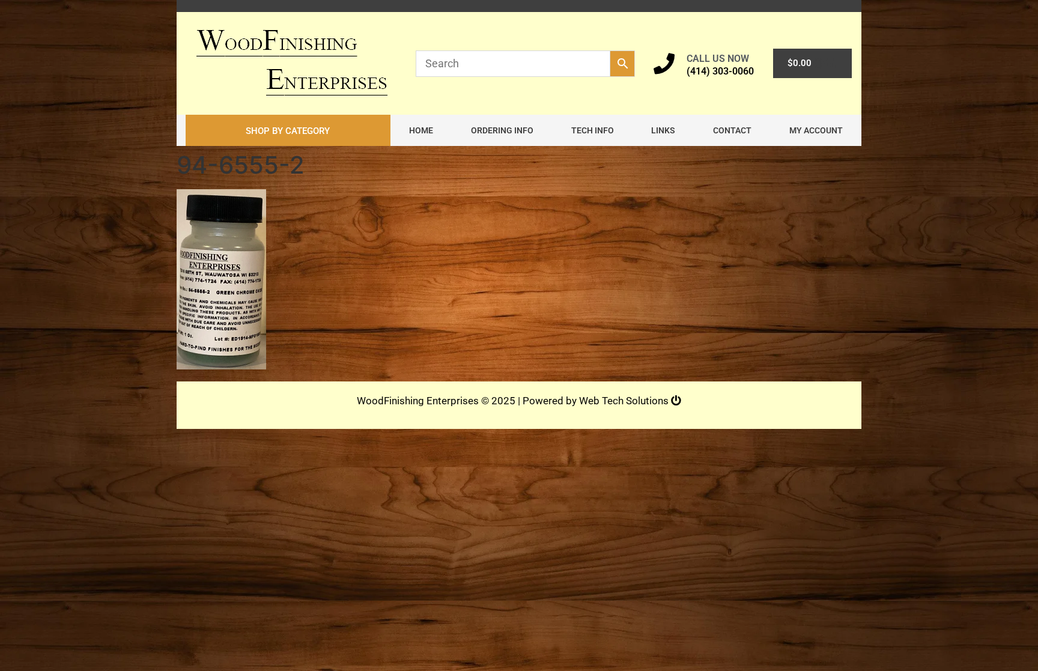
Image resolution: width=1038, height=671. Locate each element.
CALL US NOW (718, 58)
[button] (288, 130)
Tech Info (592, 130)
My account (816, 130)
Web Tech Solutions (625, 401)
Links (663, 130)
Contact (732, 130)
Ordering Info (502, 130)
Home (421, 130)
